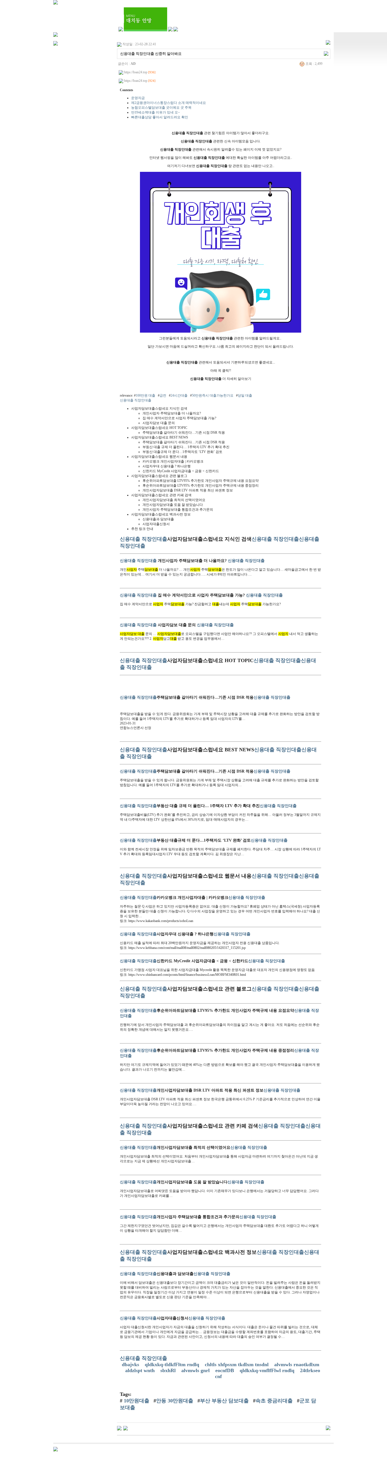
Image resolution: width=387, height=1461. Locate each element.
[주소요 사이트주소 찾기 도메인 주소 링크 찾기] (119, 1428)
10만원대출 (135, 1401)
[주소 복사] (326, 53)
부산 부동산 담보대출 (224, 1401)
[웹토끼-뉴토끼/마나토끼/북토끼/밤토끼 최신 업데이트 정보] (125, 1428)
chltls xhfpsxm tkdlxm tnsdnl (237, 1364)
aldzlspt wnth (140, 1370)
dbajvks (131, 1364)
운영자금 (138, 98)
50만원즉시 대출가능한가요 (212, 395)
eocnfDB (225, 1370)
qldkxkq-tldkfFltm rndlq (173, 1364)
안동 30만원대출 (174, 1401)
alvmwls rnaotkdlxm (296, 1364)
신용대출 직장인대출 (135, 400)
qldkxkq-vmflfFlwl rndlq (268, 1370)
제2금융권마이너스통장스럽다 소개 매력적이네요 (168, 103)
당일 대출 (245, 395)
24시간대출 (179, 395)
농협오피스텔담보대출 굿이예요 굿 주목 (161, 108)
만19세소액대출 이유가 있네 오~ (155, 112)
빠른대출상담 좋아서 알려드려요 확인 (159, 117)
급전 (163, 395)
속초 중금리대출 (274, 1401)
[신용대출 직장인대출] (220, 331)
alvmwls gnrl (196, 1370)
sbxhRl (168, 1370)
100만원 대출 (145, 395)
